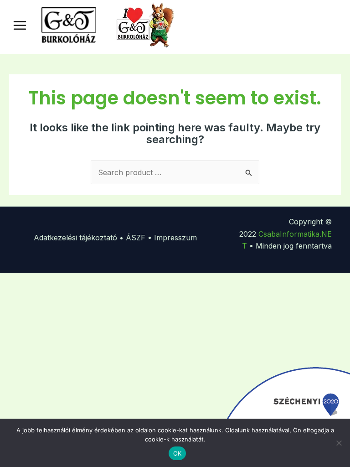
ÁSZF (135, 237)
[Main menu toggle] (19, 24)
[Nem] (338, 442)
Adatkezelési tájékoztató (75, 237)
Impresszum (175, 237)
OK (177, 453)
